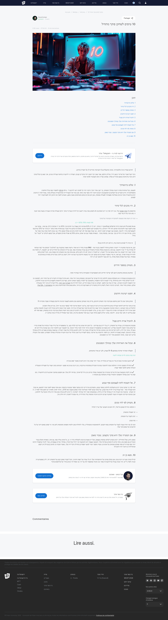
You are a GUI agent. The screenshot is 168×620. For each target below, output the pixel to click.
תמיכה (126, 3)
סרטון (45, 582)
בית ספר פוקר (55, 3)
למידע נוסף (41, 496)
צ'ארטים (46, 589)
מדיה (44, 3)
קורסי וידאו (83, 3)
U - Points (74, 578)
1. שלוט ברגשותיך (129, 103)
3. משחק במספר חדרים (128, 110)
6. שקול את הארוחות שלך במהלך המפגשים (121, 121)
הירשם (40, 156)
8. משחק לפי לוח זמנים (128, 129)
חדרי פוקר (115, 3)
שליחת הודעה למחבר (44, 476)
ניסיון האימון (123, 211)
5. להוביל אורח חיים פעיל (127, 117)
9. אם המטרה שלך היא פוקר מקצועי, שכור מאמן (120, 132)
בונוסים (104, 3)
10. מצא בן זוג (130, 136)
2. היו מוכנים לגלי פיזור (128, 106)
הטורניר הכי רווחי (64, 283)
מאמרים (46, 578)
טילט (61, 190)
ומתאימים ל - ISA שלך (44, 285)
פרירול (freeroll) (102, 578)
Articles (82, 12)
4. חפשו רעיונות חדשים (127, 114)
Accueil (67, 12)
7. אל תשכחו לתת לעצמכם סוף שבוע (123, 125)
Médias (75, 12)
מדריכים (94, 3)
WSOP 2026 (70, 3)
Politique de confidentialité (105, 615)
